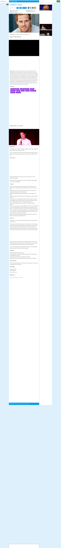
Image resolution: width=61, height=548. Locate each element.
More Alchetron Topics (13, 258)
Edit (17, 7)
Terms (16, 389)
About (12, 389)
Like (20, 7)
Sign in (58, 1)
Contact (22, 389)
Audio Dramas (33, 90)
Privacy (19, 389)
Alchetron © (26, 389)
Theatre (18, 90)
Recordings (12, 92)
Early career (13, 90)
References (18, 92)
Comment (24, 7)
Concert (22, 90)
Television (27, 90)
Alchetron (3, 1)
